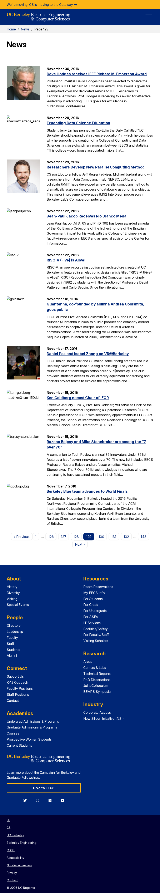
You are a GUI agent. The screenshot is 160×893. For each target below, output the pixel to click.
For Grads (90, 605)
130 (101, 537)
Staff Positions (18, 694)
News (25, 29)
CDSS (11, 850)
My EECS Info (94, 593)
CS (9, 827)
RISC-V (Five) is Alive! (66, 260)
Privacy (12, 872)
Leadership (15, 631)
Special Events (18, 605)
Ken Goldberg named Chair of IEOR (78, 398)
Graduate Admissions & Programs (32, 727)
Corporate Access (97, 712)
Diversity (13, 593)
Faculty (12, 638)
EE (8, 820)
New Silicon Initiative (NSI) (103, 718)
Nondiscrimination (19, 865)
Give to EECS (44, 788)
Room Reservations (98, 587)
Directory (14, 625)
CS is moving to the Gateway (51, 5)
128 (76, 537)
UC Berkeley (15, 835)
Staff (10, 644)
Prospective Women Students (29, 739)
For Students (93, 599)
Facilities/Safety (95, 629)
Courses (13, 733)
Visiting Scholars (95, 641)
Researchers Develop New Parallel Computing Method (96, 167)
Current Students (19, 745)
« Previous (23, 536)
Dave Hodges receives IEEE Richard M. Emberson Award (97, 74)
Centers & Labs (94, 668)
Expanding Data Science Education (78, 123)
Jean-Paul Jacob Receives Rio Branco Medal (87, 216)
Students (13, 650)
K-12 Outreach (17, 682)
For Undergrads (95, 611)
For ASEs (90, 617)
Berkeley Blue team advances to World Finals (87, 491)
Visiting (12, 599)
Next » (81, 544)
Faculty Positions (20, 688)
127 (63, 537)
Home (11, 29)
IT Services (92, 623)
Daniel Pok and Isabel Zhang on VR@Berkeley (88, 354)
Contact (13, 700)
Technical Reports (97, 674)
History (12, 587)
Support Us (15, 676)
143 (143, 537)
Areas (87, 661)
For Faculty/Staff (96, 635)
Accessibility (15, 857)
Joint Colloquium (95, 685)
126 (51, 537)
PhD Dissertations (96, 680)
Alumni (12, 655)
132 (126, 537)
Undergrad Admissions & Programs (33, 721)
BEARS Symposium (98, 692)
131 (113, 537)
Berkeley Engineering (21, 842)
